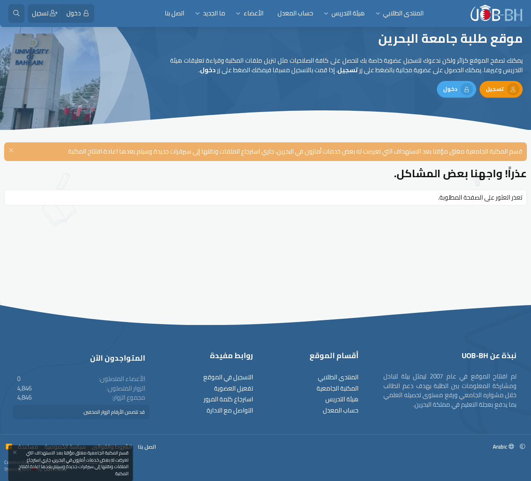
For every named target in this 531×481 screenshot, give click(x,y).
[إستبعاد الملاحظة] (12, 151)
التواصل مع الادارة (230, 410)
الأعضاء (253, 13)
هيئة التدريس (348, 13)
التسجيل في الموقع (228, 377)
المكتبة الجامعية (337, 388)
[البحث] (16, 13)
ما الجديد (214, 13)
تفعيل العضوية (233, 388)
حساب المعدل (295, 13)
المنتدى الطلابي (403, 13)
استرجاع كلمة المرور (228, 399)
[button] (377, 13)
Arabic (501, 447)
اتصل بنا (174, 13)
